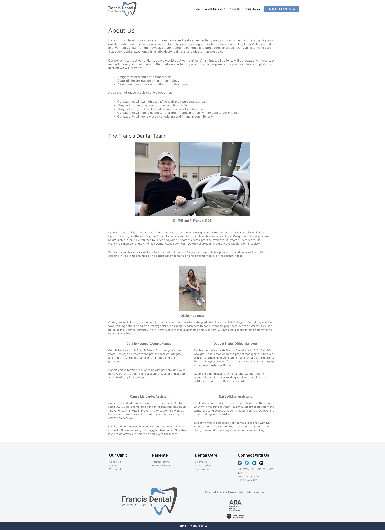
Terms (182, 525)
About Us (235, 9)
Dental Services (213, 9)
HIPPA (203, 525)
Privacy (192, 525)
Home (197, 9)
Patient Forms (252, 9)
